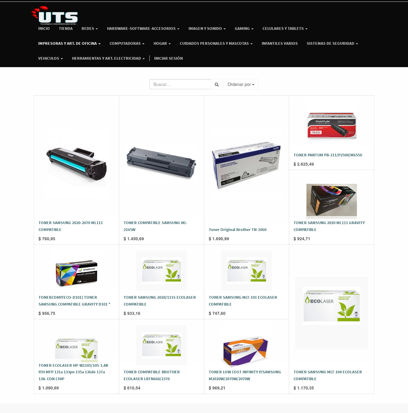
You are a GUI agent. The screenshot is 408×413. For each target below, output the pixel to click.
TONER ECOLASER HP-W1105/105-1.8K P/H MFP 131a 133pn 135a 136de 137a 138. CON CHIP (73, 372)
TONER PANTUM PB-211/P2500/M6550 (328, 155)
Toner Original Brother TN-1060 (237, 229)
